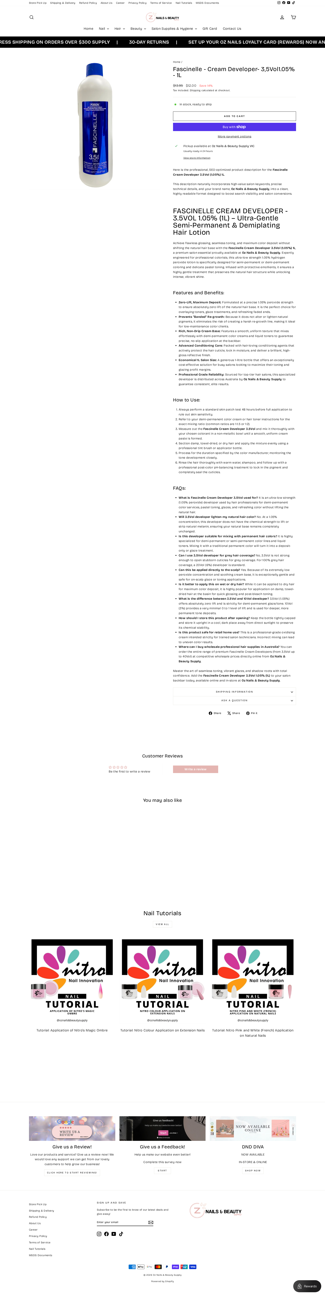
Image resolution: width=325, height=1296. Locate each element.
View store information (196, 157)
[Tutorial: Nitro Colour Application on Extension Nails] (162, 980)
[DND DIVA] (253, 1128)
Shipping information (234, 691)
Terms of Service (161, 3)
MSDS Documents (207, 3)
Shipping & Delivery (62, 3)
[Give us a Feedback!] (162, 1128)
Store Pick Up (37, 3)
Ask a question (234, 700)
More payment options (234, 136)
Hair (118, 29)
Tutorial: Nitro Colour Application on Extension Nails (162, 1030)
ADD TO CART (61, 871)
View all (162, 924)
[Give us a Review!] (72, 1128)
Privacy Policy (137, 3)
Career (120, 3)
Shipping (195, 90)
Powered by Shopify (162, 1281)
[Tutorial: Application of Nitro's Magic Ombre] (72, 980)
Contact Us (232, 29)
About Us (106, 3)
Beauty (137, 29)
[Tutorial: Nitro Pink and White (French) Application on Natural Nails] (253, 980)
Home (88, 29)
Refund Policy (88, 3)
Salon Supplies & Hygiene (173, 29)
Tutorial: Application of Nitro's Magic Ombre (72, 1030)
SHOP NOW (253, 1170)
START (162, 1170)
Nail (102, 29)
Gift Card (210, 29)
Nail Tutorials (184, 3)
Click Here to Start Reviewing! (72, 1172)
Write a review (196, 769)
